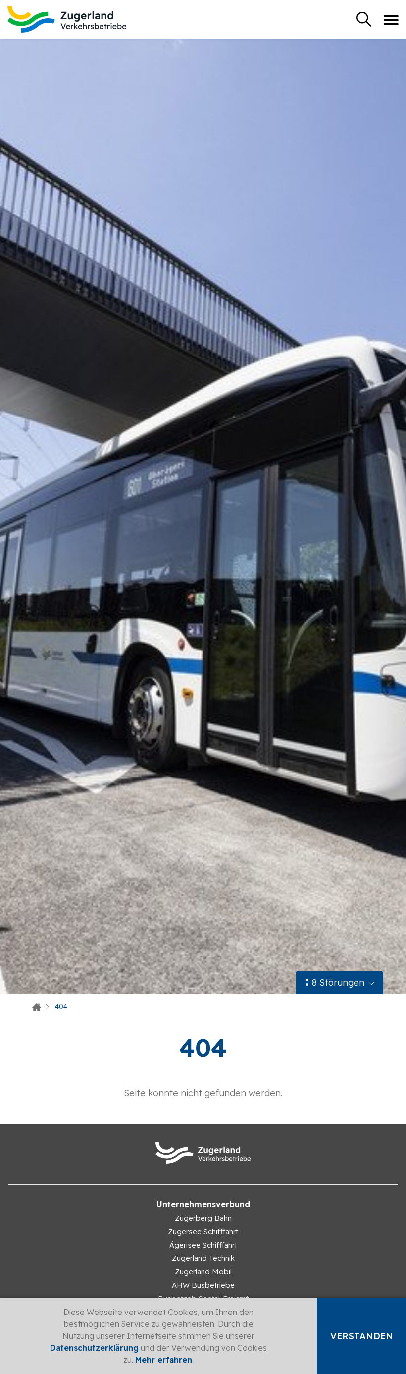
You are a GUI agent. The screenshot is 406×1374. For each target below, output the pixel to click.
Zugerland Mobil (203, 1271)
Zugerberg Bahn (203, 1218)
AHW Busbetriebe (203, 1285)
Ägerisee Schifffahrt (203, 1245)
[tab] (339, 982)
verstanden (361, 1336)
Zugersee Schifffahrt (203, 1231)
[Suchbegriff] (363, 19)
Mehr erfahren (163, 1360)
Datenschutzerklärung (94, 1348)
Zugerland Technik (203, 1258)
